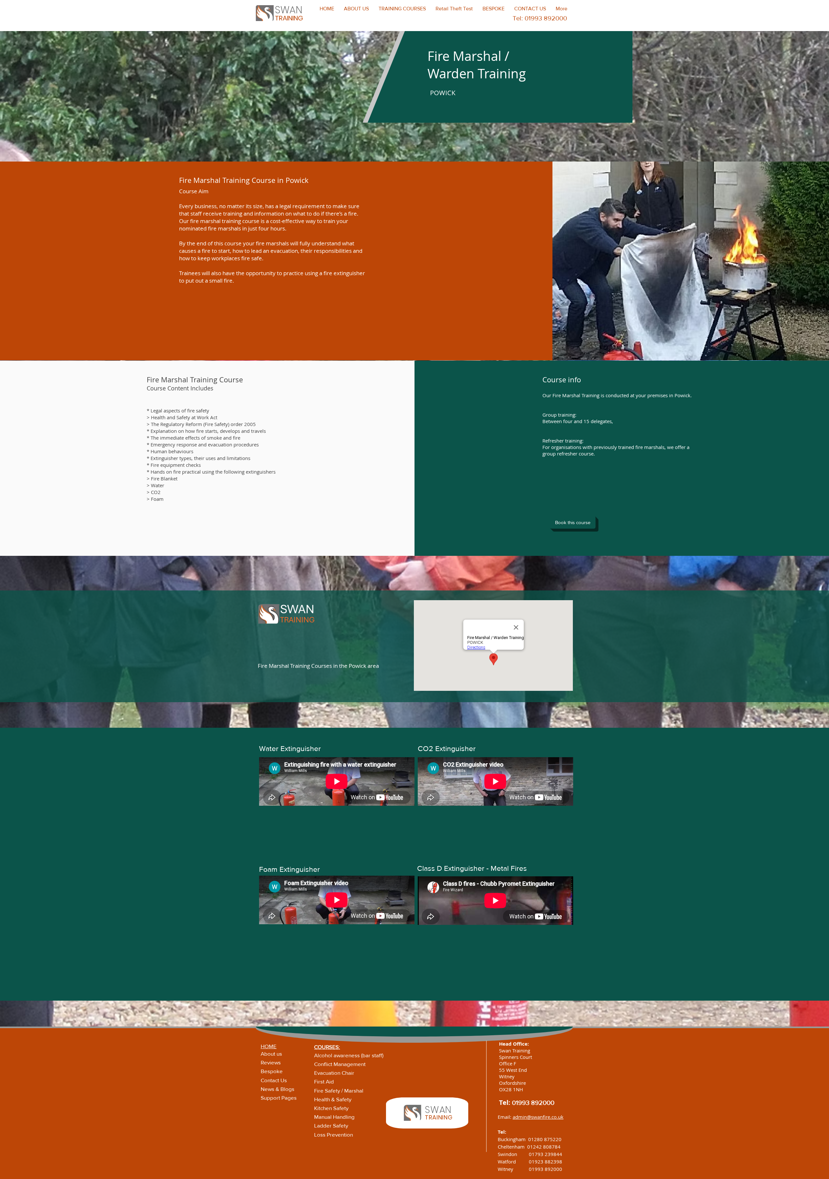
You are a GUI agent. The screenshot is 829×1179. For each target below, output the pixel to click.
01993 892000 (533, 1102)
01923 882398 (545, 1161)
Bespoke (272, 1071)
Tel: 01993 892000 (540, 18)
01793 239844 (545, 1154)
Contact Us (274, 1080)
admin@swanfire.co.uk (538, 1117)
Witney (513, 1169)
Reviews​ (271, 1062)
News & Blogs (277, 1089)
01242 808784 (544, 1146)
